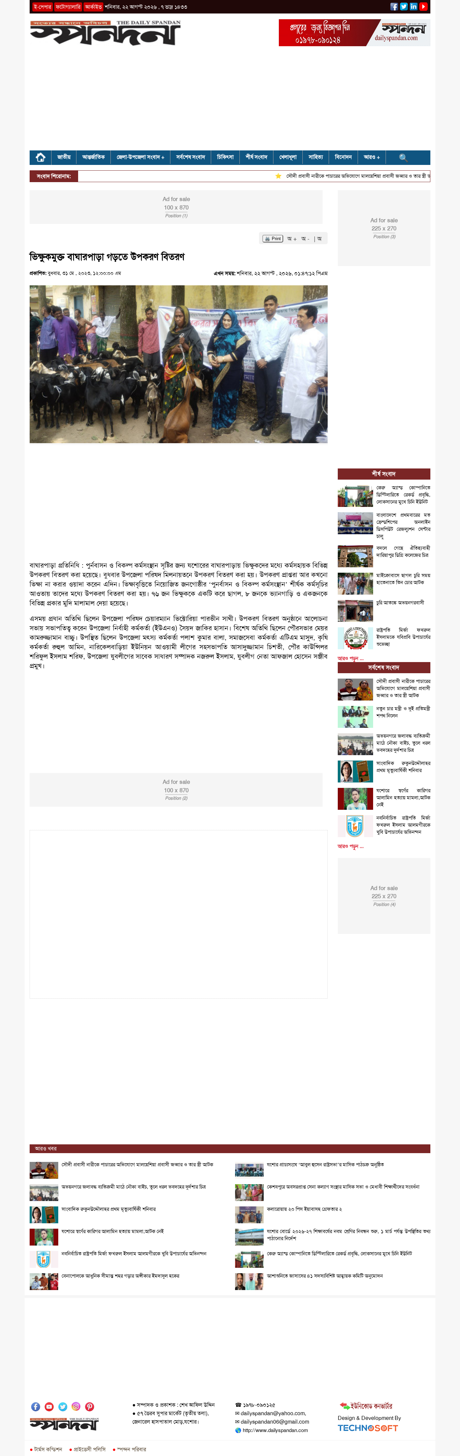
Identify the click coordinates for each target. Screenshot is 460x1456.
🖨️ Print (273, 238)
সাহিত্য (316, 157)
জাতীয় (64, 157)
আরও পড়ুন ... (351, 658)
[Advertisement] (230, 100)
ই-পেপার (42, 6)
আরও (369, 157)
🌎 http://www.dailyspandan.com (271, 1430)
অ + (293, 239)
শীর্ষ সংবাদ (256, 157)
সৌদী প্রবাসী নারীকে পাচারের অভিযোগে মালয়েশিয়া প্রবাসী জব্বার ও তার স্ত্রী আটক (344, 176)
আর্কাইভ (93, 6)
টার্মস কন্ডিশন (46, 1449)
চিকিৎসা (225, 157)
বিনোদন (343, 157)
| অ (318, 239)
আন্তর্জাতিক (94, 157)
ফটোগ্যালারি (68, 6)
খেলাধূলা (288, 157)
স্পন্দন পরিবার (129, 1449)
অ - (306, 239)
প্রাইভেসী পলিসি (87, 1449)
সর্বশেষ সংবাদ (190, 157)
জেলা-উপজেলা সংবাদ (138, 157)
